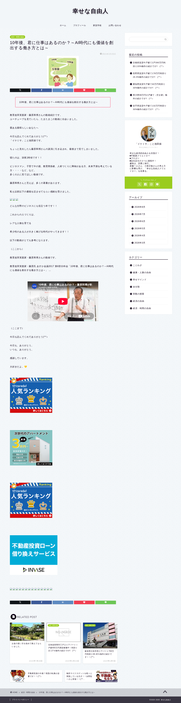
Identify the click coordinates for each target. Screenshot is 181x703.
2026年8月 (139, 207)
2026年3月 (139, 243)
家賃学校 (97, 25)
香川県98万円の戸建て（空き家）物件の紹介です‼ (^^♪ (150, 97)
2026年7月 (139, 214)
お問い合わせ (115, 25)
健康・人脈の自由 (142, 272)
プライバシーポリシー (20, 699)
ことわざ (137, 265)
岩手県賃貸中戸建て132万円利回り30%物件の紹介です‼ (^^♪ (149, 108)
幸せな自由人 (90, 10)
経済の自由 (138, 301)
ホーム (63, 25)
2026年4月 (139, 235)
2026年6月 (139, 221)
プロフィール (79, 25)
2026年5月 (139, 228)
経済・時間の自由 (17, 37)
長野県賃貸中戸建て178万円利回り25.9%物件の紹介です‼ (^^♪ (149, 75)
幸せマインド (139, 279)
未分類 (136, 287)
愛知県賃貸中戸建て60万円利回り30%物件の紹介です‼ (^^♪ (149, 86)
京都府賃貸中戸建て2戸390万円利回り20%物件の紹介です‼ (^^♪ (149, 64)
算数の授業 (138, 294)
